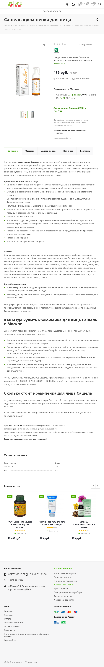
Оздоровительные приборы (68, 592)
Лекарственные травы (65, 573)
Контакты (9, 611)
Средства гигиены (63, 596)
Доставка (8, 615)
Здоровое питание (63, 577)
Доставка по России (65, 108)
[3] (60, 44)
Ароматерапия (61, 588)
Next (97, 486)
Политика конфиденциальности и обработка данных (26, 635)
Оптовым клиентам (14, 622)
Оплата (7, 618)
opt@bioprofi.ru (15, 579)
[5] (65, 44)
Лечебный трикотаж (64, 599)
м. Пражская (74, 94)
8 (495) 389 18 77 (16, 574)
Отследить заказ (12, 626)
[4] (62, 44)
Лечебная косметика (64, 584)
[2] (57, 44)
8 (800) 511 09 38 (38, 574)
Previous (93, 486)
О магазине (9, 630)
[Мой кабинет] (73, 4)
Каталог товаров (63, 568)
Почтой (58, 110)
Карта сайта (10, 640)
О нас (7, 606)
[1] (54, 44)
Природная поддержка (65, 580)
